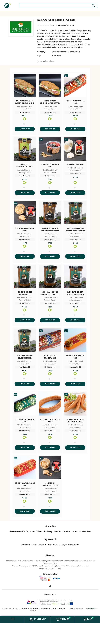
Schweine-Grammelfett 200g (50, 484)
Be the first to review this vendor (62, 25)
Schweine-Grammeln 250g (50, 166)
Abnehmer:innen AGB (17, 531)
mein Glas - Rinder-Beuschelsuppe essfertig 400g (24, 357)
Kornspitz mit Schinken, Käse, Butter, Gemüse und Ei (50, 102)
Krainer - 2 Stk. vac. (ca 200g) (50, 421)
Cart (49, 544)
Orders (34, 544)
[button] (12, 619)
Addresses (42, 544)
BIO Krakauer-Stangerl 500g (25, 421)
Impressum (31, 531)
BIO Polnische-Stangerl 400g (50, 357)
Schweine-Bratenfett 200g (24, 229)
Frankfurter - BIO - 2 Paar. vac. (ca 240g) (75, 421)
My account (25, 544)
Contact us (66, 531)
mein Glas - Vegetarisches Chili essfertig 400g (24, 166)
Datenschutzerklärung (44, 531)
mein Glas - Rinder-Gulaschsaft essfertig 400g (50, 293)
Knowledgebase (85, 531)
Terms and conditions (45, 60)
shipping (33, 610)
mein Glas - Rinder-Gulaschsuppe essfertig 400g (24, 293)
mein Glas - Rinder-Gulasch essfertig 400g (75, 293)
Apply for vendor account (70, 544)
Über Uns (57, 531)
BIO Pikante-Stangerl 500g (75, 357)
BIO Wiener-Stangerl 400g (75, 102)
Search (75, 531)
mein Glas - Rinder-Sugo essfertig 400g (50, 229)
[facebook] (50, 586)
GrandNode (91, 608)
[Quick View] (25, 86)
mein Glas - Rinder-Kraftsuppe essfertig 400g (75, 230)
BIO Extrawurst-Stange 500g (25, 484)
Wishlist (56, 544)
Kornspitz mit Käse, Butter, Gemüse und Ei (24, 102)
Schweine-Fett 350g (75, 165)
